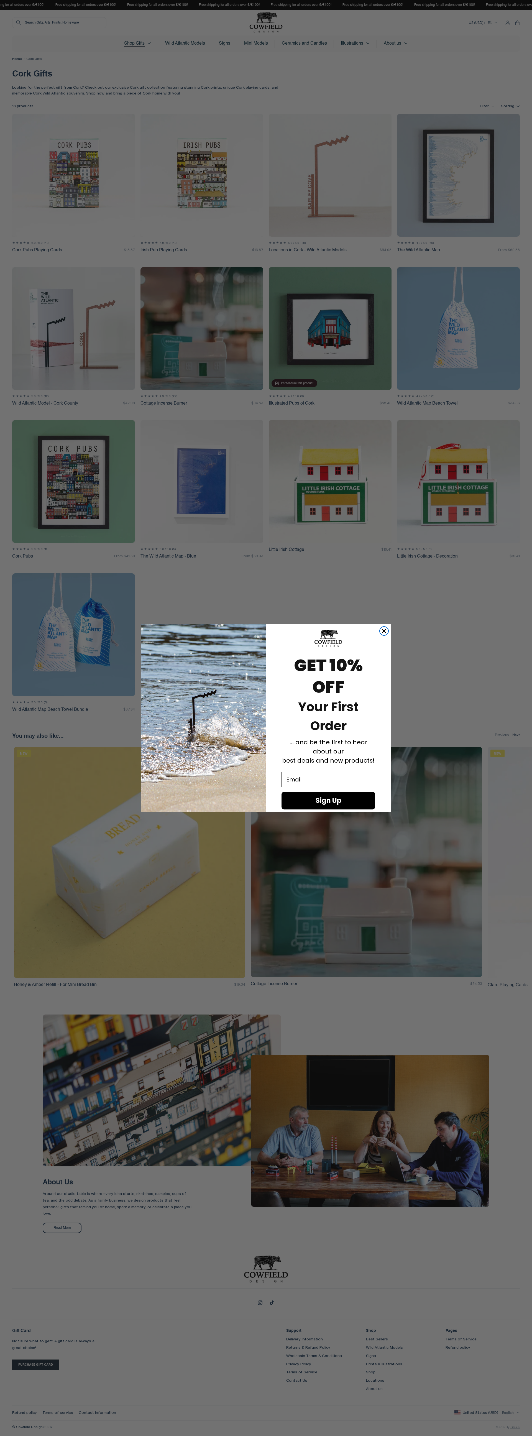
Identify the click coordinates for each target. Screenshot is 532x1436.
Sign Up (328, 800)
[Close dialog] (384, 631)
